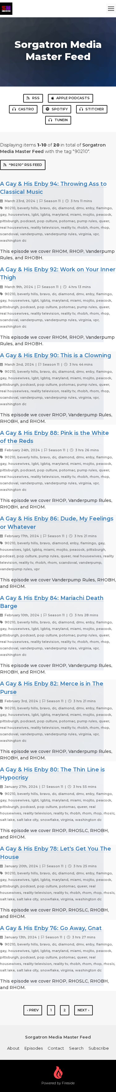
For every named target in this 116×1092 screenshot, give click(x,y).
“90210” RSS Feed (25, 165)
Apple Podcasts (73, 98)
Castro (26, 109)
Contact (56, 1048)
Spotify (60, 109)
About (13, 1048)
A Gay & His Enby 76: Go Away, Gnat (51, 928)
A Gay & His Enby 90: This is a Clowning (55, 355)
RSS (36, 98)
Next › (83, 1010)
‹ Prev (33, 1010)
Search (76, 1048)
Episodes (33, 1048)
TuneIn (61, 120)
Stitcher (94, 109)
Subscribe (98, 1048)
